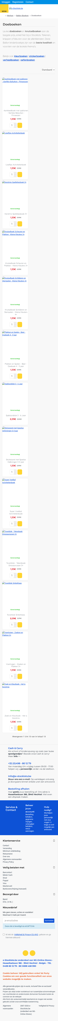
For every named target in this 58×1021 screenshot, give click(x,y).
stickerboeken (36, 56)
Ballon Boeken (22, 15)
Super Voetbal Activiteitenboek (16, 512)
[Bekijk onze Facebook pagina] (25, 953)
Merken (10, 15)
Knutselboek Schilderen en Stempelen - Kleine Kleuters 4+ (15, 312)
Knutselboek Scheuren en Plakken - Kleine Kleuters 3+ (16, 264)
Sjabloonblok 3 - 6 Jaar (16, 415)
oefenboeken (28, 59)
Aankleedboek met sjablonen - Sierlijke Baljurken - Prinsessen (16, 112)
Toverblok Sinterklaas (16, 615)
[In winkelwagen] (19, 125)
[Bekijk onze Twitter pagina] (32, 953)
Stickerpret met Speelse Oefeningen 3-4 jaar (16, 460)
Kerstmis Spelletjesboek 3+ (16, 214)
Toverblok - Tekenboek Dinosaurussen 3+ (15, 564)
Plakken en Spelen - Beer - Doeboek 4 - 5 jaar (16, 365)
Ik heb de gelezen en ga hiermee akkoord (28, 936)
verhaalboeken (11, 59)
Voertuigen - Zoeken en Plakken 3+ (16, 665)
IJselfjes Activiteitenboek (16, 164)
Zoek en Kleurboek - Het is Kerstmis (16, 717)
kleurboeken (21, 56)
